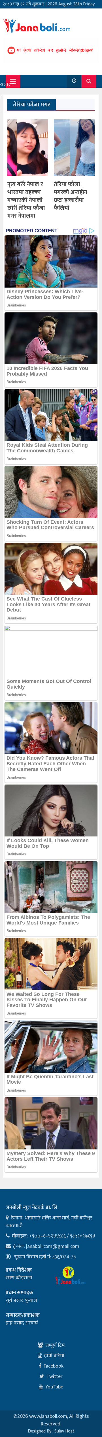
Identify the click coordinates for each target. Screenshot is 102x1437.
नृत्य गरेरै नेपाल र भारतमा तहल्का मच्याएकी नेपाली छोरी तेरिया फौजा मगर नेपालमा (26, 200)
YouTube (54, 1387)
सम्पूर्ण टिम (55, 1345)
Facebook (53, 1366)
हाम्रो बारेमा (54, 1355)
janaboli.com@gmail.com (52, 1246)
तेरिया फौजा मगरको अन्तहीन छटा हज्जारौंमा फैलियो (70, 196)
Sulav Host (64, 1431)
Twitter (54, 1376)
